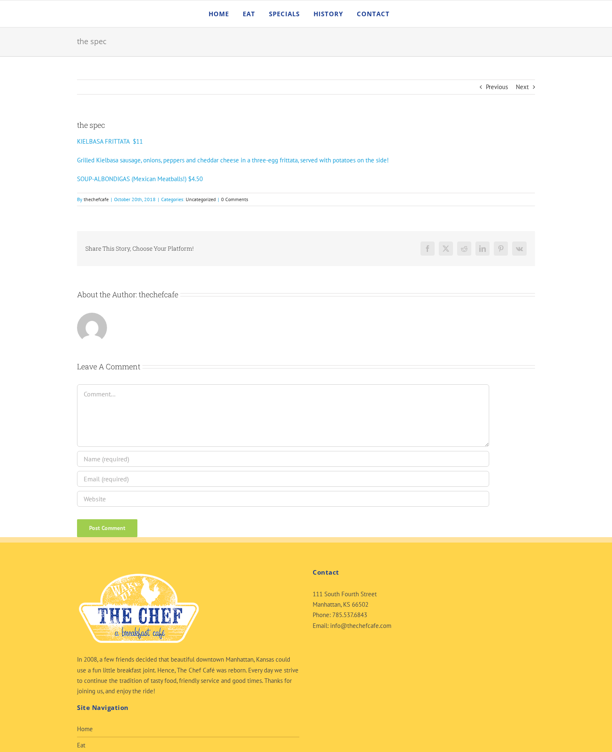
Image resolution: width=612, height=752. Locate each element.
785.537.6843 (349, 615)
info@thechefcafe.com (360, 626)
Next (522, 87)
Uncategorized (201, 199)
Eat (81, 745)
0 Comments (234, 199)
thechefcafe (96, 199)
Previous (497, 87)
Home (85, 729)
